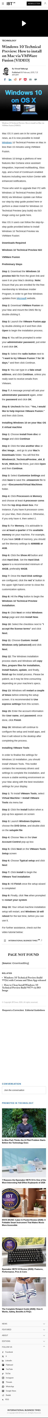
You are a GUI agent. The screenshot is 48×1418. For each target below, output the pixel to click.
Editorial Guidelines (35, 1010)
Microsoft (21, 298)
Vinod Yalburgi (21, 68)
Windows (7, 142)
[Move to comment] (35, 79)
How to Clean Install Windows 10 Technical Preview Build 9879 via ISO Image (21, 988)
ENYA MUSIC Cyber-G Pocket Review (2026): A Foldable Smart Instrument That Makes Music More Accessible (24, 1222)
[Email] (30, 79)
